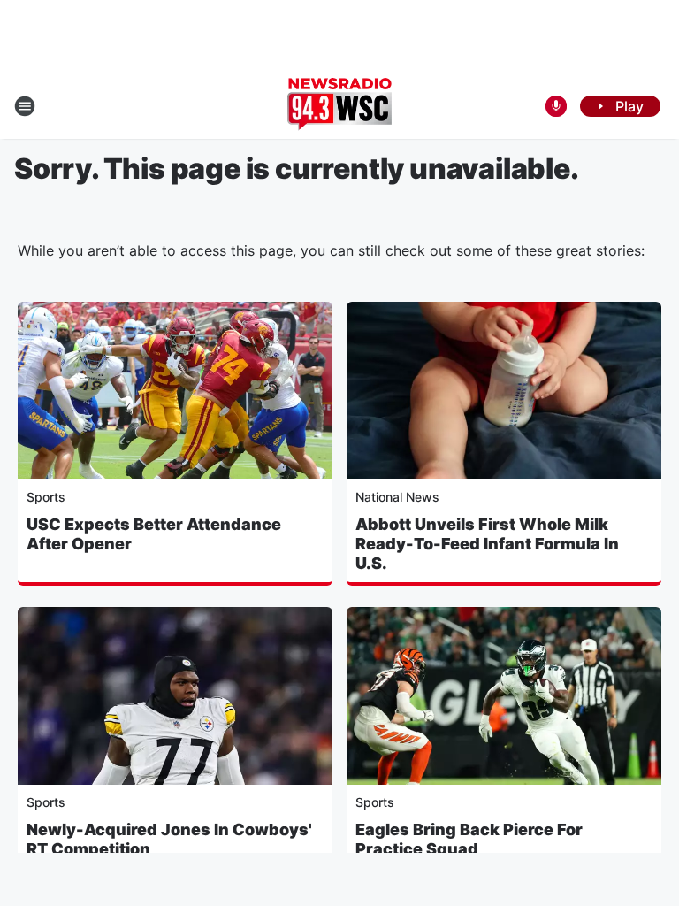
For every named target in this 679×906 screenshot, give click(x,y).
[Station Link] (339, 106)
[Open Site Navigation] (24, 106)
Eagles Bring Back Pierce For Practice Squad (469, 839)
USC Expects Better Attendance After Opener (154, 534)
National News (397, 496)
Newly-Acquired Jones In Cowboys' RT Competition (169, 839)
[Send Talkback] (556, 106)
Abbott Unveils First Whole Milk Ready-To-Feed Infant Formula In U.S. (487, 543)
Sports (46, 496)
